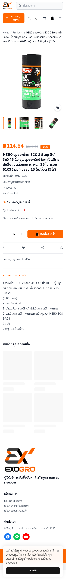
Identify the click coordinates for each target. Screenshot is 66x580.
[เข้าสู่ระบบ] (29, 18)
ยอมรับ (33, 570)
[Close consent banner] (58, 551)
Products (18, 33)
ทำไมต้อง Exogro (13, 501)
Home (6, 33)
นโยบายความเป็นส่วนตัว (16, 506)
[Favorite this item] (23, 247)
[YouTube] (26, 536)
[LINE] (16, 536)
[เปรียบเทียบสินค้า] (44, 18)
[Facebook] (7, 536)
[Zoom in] (57, 107)
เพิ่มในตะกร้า (47, 234)
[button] (9, 123)
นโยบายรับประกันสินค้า (15, 511)
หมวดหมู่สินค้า (15, 18)
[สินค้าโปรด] (37, 18)
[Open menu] (60, 18)
